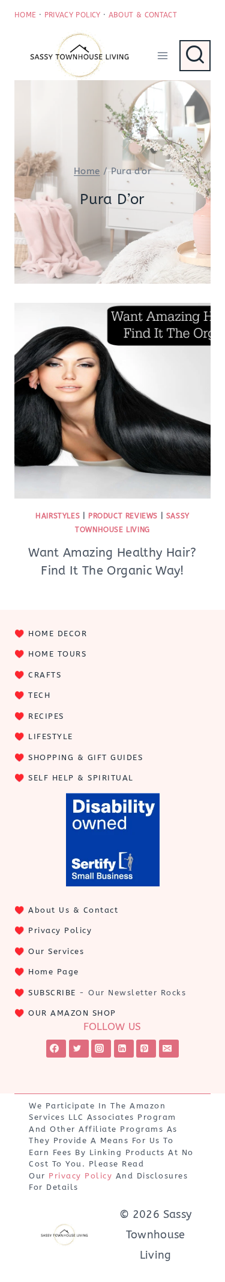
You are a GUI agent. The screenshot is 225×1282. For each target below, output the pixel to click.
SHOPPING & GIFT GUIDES (85, 757)
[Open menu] (162, 55)
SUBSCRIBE (52, 992)
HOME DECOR (57, 633)
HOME (25, 15)
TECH (39, 695)
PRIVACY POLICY (72, 15)
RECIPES (46, 716)
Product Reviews (123, 516)
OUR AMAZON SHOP (72, 1012)
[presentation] (112, 401)
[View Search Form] (195, 55)
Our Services (56, 951)
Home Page (53, 971)
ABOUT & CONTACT (143, 15)
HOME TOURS (57, 653)
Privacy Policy (60, 930)
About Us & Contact (73, 910)
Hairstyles (57, 516)
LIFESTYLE (50, 736)
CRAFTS (44, 674)
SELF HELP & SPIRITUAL (81, 777)
